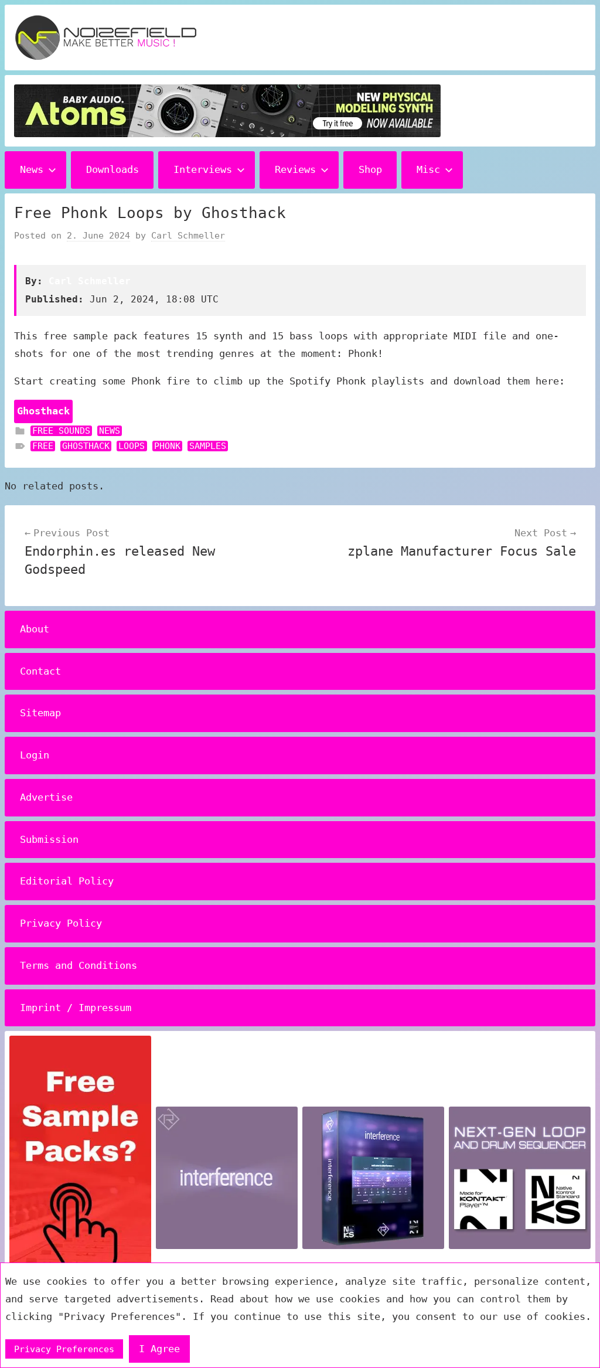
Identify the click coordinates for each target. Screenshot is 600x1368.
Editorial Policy (67, 881)
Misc (428, 169)
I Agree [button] (159, 1349)
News (31, 169)
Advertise (46, 797)
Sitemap (40, 713)
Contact (40, 671)
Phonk (167, 446)
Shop (370, 169)
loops (131, 446)
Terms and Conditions (78, 965)
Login (34, 755)
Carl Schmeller (188, 235)
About (34, 629)
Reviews (295, 169)
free (42, 446)
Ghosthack (86, 446)
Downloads (112, 169)
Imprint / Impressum (75, 1007)
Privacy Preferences (64, 1349)
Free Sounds (61, 431)
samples (207, 446)
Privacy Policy (61, 923)
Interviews (202, 169)
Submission (49, 839)
